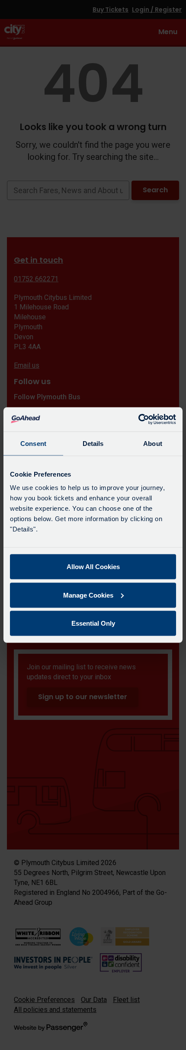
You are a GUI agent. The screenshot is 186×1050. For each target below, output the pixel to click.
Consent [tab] (33, 443)
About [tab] (152, 443)
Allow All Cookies (93, 566)
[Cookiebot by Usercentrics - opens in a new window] (138, 419)
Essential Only (93, 623)
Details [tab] (93, 443)
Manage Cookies (88, 594)
